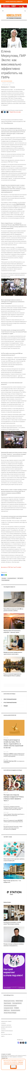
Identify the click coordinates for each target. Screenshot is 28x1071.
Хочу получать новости (6, 1034)
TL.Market (16, 1008)
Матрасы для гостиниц (9, 1001)
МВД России (7, 1010)
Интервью (4, 578)
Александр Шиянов (16, 1003)
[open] (3, 11)
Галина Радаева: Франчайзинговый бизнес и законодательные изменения (14, 814)
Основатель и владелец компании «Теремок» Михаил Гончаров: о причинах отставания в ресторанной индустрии (13, 808)
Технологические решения (10, 1005)
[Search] (25, 11)
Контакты (3, 1029)
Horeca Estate (4, 1057)
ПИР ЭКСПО (20, 578)
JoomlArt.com (4, 1058)
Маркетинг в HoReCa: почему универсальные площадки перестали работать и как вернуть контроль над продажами (14, 755)
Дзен (20, 112)
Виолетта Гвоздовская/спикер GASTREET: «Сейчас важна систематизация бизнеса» (13, 821)
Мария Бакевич (7, 1003)
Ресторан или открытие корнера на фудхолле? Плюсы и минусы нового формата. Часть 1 (14, 798)
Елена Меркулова (5, 580)
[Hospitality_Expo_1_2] (14, 6)
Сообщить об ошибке (6, 1054)
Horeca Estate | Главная (6, 1021)
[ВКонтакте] (2, 575)
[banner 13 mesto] (14, 971)
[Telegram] (4, 575)
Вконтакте (16, 112)
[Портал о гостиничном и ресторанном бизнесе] (14, 16)
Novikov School (19, 1001)
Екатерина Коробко (15, 1010)
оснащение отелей (8, 1008)
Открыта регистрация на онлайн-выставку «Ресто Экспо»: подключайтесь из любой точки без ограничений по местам (13, 744)
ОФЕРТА (2, 1036)
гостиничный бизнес (12, 578)
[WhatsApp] (6, 575)
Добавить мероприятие (6, 1027)
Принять (13, 1066)
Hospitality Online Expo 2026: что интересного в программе (14, 761)
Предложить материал (6, 1025)
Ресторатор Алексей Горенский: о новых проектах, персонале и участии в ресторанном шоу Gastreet (13, 828)
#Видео (6, 706)
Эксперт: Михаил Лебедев (10, 1013)
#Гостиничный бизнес (10, 702)
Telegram (11, 112)
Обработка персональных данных (7, 1031)
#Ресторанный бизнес (10, 699)
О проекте (3, 1023)
